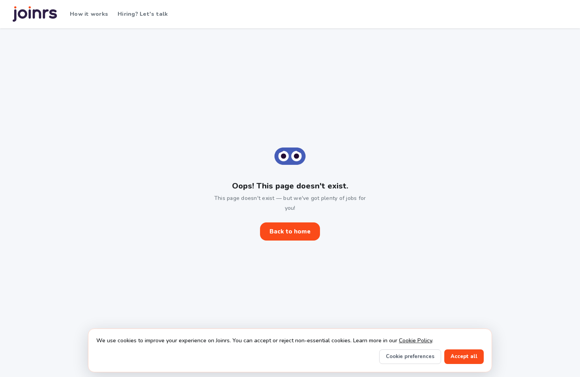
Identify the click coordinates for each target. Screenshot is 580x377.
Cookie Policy (415, 340)
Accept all (464, 356)
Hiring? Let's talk (143, 14)
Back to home (290, 231)
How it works (89, 14)
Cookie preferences (410, 356)
